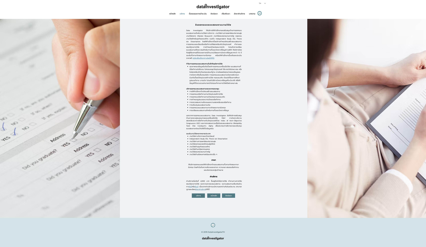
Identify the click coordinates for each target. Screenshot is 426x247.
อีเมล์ (196, 186)
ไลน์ (190, 186)
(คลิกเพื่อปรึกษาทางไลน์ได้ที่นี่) (203, 58)
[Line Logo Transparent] (259, 13)
